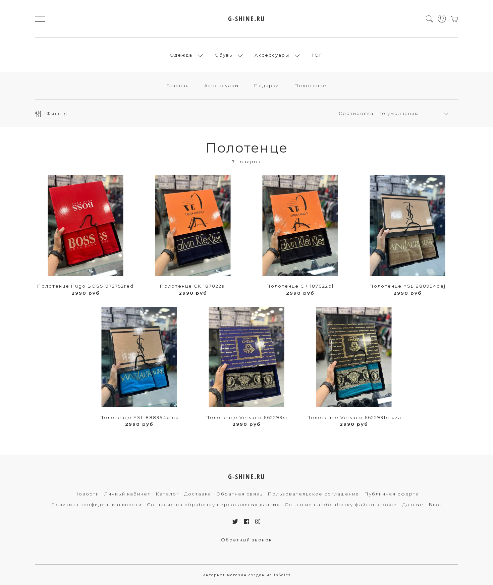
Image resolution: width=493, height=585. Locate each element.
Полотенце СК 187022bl (300, 286)
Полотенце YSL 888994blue (139, 417)
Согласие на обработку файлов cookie (341, 504)
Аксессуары (272, 55)
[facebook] (247, 521)
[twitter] (235, 521)
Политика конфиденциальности (96, 504)
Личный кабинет (127, 493)
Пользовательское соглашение (313, 493)
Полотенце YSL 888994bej (408, 286)
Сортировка (356, 113)
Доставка (197, 493)
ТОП (318, 55)
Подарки (266, 85)
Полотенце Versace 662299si (246, 417)
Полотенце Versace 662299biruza (354, 417)
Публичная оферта (391, 493)
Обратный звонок (246, 539)
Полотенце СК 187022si (193, 286)
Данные (413, 504)
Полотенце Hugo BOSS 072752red (85, 286)
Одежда (181, 55)
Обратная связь (239, 493)
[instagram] (258, 521)
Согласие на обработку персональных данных (213, 504)
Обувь (223, 55)
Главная (177, 85)
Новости (86, 493)
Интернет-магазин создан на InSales (247, 575)
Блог (435, 504)
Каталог (167, 493)
